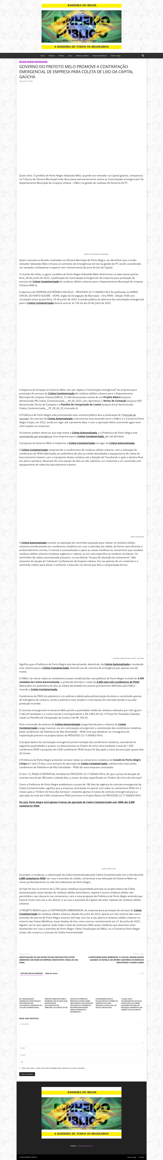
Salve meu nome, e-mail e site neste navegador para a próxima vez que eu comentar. (53, 1068)
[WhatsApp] (39, 88)
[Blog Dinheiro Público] (81, 26)
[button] (143, 55)
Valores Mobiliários (100, 55)
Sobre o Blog (115, 55)
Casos (70, 55)
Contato (141, 1157)
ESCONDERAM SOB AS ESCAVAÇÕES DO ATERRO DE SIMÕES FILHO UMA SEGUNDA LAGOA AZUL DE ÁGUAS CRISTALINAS (107, 1003)
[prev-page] (139, 973)
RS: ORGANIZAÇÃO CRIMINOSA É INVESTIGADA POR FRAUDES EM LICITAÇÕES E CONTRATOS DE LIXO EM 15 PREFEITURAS (30, 1003)
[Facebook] (21, 88)
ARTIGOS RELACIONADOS (32, 973)
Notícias (52, 55)
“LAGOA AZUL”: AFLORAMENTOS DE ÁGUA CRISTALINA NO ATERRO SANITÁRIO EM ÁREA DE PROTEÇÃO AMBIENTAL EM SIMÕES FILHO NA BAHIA (131, 1004)
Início (43, 55)
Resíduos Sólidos (82, 55)
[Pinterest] (33, 88)
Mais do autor (51, 973)
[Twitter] (27, 88)
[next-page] (142, 973)
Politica (61, 55)
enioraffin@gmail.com (85, 1146)
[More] (45, 88)
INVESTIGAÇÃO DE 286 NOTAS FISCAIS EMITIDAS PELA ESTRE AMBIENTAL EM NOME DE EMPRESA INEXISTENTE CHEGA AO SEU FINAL (48, 960)
